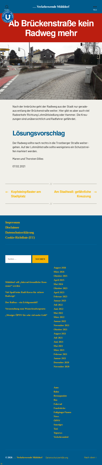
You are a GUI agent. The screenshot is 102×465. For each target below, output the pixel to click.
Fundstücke (59, 408)
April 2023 (59, 292)
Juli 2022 (58, 304)
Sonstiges (58, 424)
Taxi (56, 428)
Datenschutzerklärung (19, 232)
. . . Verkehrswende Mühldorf (51, 6)
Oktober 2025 (60, 276)
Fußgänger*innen (62, 412)
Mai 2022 (58, 313)
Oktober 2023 (60, 288)
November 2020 (61, 366)
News (56, 416)
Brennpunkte (60, 395)
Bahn (56, 391)
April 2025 (59, 280)
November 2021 (61, 325)
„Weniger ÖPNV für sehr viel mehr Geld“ (26, 315)
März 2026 (59, 271)
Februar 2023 (60, 296)
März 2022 (59, 317)
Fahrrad (58, 404)
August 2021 (60, 333)
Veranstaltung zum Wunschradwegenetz (25, 308)
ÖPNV (57, 420)
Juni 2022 (58, 309)
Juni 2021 (58, 341)
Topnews (58, 433)
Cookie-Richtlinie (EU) (20, 237)
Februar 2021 (60, 354)
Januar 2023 (60, 300)
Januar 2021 (60, 358)
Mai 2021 (58, 346)
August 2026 (60, 267)
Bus (55, 400)
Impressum (12, 222)
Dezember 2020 (61, 362)
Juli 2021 (58, 337)
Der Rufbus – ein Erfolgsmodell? (21, 302)
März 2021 (59, 350)
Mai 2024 (58, 284)
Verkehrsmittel (61, 437)
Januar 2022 (60, 321)
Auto (56, 387)
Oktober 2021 (60, 329)
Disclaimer (12, 227)
